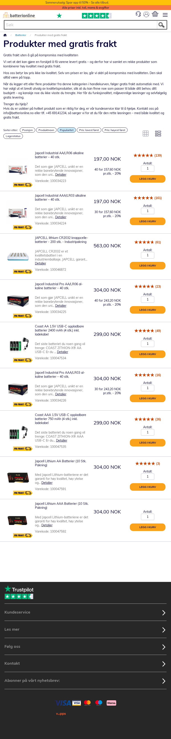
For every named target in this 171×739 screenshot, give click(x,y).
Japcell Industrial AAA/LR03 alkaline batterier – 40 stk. (60, 198)
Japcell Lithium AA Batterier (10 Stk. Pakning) (60, 463)
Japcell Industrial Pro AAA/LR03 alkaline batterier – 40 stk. (60, 375)
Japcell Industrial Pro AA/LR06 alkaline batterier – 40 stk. (59, 286)
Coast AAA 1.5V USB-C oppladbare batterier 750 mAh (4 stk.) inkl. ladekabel (60, 419)
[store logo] (19, 15)
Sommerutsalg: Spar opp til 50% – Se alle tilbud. (77, 2)
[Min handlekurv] (155, 14)
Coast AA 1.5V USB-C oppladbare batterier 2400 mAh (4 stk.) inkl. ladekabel (59, 330)
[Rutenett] (146, 133)
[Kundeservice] (138, 16)
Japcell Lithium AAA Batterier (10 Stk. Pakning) (61, 506)
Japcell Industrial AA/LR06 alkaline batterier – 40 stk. (59, 155)
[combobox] (85, 25)
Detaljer (60, 175)
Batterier (21, 35)
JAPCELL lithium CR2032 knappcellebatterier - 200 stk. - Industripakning (61, 240)
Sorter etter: (10, 130)
